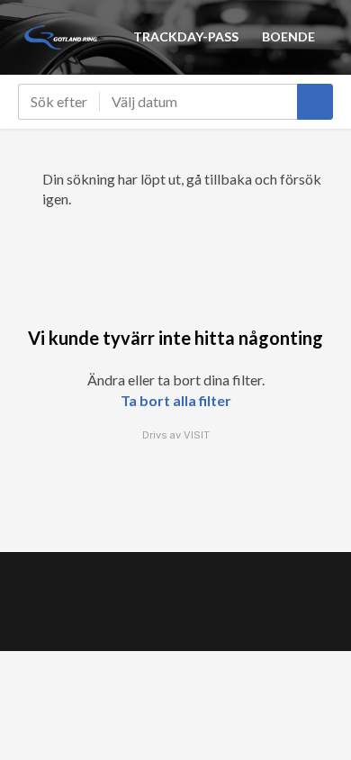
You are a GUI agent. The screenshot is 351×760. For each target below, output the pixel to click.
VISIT (197, 435)
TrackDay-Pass (185, 36)
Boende (288, 36)
